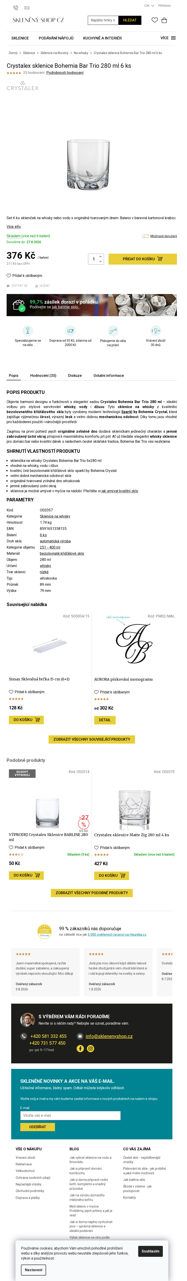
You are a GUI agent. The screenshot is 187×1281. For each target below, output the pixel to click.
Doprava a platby (28, 1198)
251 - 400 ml (50, 547)
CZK (147, 5)
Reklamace (24, 1164)
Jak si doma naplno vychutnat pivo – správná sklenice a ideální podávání (91, 1226)
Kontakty (129, 1197)
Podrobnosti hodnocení (64, 72)
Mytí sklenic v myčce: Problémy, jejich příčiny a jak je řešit (91, 1211)
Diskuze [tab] (75, 375)
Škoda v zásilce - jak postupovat (137, 1188)
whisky (45, 566)
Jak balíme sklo (134, 1180)
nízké (44, 572)
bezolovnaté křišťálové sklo (62, 553)
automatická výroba (55, 541)
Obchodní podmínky (30, 1191)
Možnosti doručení (164, 236)
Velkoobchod (25, 1171)
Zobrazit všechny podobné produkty (92, 893)
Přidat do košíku (139, 259)
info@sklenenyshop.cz (109, 1036)
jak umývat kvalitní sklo (120, 491)
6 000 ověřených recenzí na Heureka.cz (117, 934)
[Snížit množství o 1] (100, 261)
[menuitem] (20, 38)
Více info (14, 226)
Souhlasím (150, 1251)
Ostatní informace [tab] (109, 375)
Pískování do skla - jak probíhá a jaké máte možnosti (144, 1171)
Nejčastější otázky (29, 1184)
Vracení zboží (25, 1157)
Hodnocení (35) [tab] (43, 375)
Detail (105, 720)
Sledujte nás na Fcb (80, 1048)
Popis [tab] (13, 375)
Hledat (130, 20)
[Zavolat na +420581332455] (18, 5)
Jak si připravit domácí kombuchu (86, 1171)
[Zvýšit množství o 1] (100, 256)
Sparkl (126, 412)
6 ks (43, 535)
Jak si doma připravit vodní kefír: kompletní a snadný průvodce (89, 1184)
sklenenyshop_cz (90, 1048)
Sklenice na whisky (55, 516)
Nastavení (33, 1270)
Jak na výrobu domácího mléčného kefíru (87, 1197)
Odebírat (37, 1127)
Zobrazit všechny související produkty (91, 739)
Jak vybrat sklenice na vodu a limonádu (91, 1160)
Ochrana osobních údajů (33, 1177)
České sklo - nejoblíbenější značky (141, 1160)
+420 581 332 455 (48, 1036)
